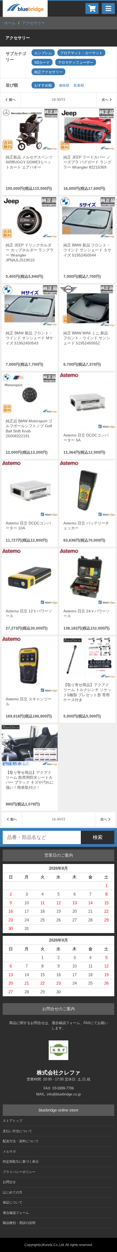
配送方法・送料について (21, 1141)
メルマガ (9, 1151)
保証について (12, 1202)
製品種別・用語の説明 (19, 1223)
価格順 (64, 85)
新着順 (78, 85)
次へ (105, 100)
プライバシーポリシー (19, 1172)
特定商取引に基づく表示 (21, 1162)
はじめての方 (12, 1192)
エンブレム (43, 53)
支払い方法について (17, 1131)
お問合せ (9, 1182)
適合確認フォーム (16, 1213)
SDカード (42, 62)
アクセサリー (33, 23)
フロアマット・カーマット (81, 53)
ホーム (10, 23)
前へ (12, 100)
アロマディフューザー (75, 62)
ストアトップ (12, 1121)
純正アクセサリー (48, 72)
